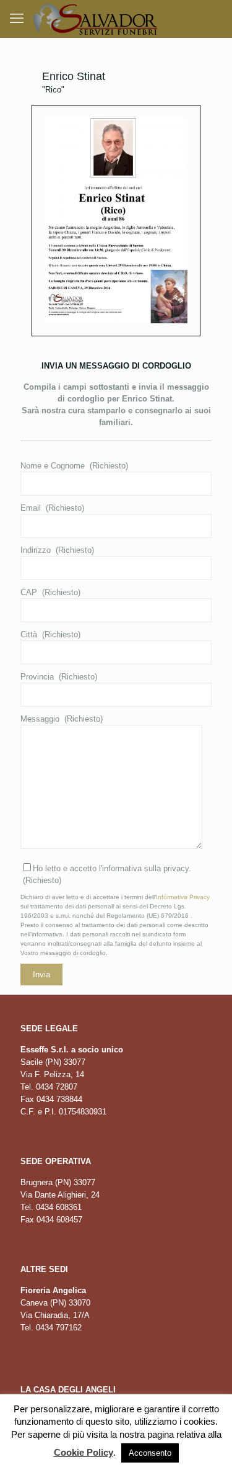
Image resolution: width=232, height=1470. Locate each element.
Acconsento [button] (150, 1453)
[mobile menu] (16, 18)
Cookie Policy (83, 1452)
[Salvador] (95, 18)
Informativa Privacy (183, 897)
